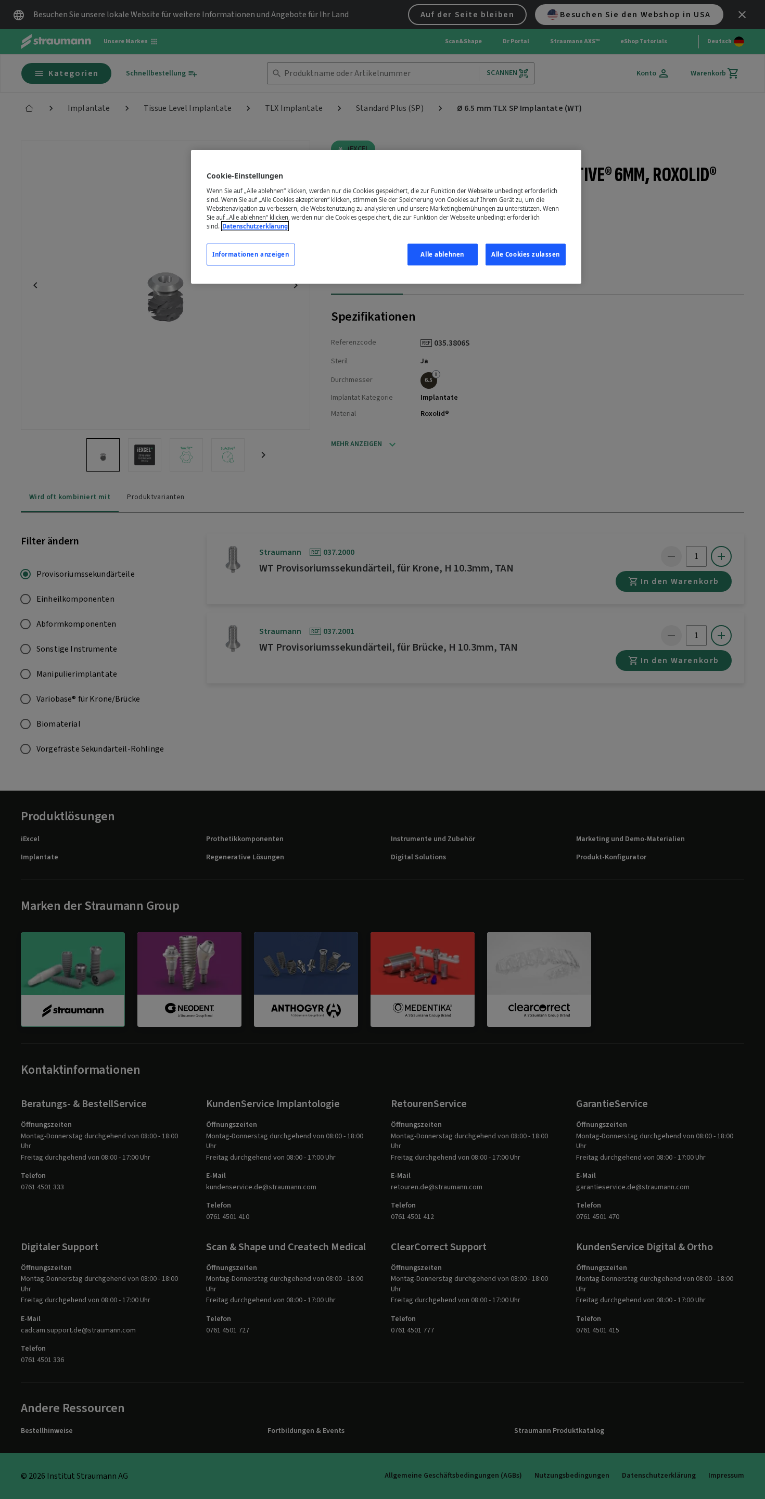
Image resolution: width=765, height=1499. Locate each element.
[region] (386, 217)
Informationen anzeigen (250, 254)
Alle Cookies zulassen (525, 254)
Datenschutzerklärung (255, 226)
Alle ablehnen (442, 254)
